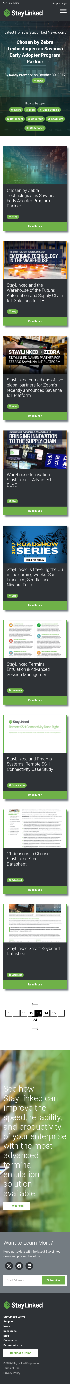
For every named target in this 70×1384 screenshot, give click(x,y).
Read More (35, 226)
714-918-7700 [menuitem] (12, 3)
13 (39, 1013)
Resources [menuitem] (9, 1331)
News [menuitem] (6, 1326)
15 (54, 1013)
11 (24, 1013)
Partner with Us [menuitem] (12, 1345)
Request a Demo (20, 1353)
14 (46, 1013)
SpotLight (56, 119)
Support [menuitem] (8, 1321)
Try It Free (17, 1205)
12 (31, 1013)
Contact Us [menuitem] (10, 1340)
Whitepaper (36, 128)
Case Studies (50, 109)
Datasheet (16, 119)
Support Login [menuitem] (59, 3)
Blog (31, 109)
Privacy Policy (11, 1373)
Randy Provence (21, 75)
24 (35, 1020)
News (39, 80)
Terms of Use (11, 1368)
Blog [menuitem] (6, 1335)
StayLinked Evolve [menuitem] (14, 1316)
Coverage (36, 119)
